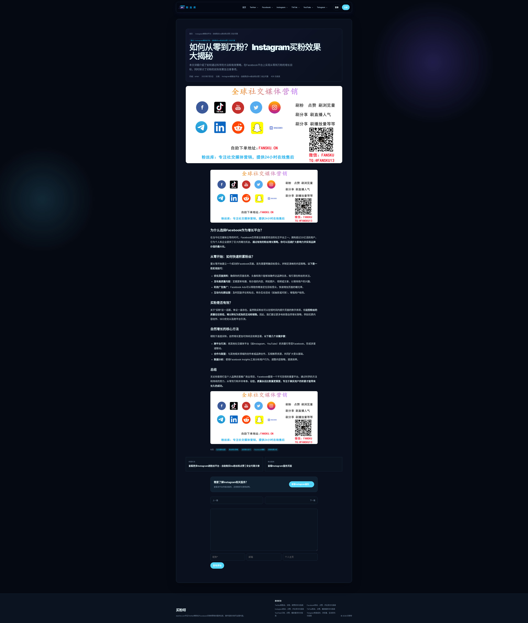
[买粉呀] (187, 7)
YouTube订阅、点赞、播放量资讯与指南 (289, 614)
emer (197, 76)
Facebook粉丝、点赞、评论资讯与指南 (321, 605)
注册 (346, 7)
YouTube (307, 7)
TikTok (294, 7)
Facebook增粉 (259, 450)
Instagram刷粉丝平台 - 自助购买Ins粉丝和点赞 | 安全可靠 (216, 34)
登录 (337, 7)
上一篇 (215, 500)
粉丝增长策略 (233, 450)
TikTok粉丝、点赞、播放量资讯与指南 (321, 609)
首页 (244, 7)
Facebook (266, 7)
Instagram (281, 7)
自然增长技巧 (246, 450)
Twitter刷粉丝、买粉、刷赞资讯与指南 (289, 605)
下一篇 (312, 500)
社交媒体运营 (221, 450)
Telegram (321, 7)
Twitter (253, 7)
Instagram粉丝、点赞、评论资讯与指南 (289, 609)
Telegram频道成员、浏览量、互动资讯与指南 (321, 614)
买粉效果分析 (272, 450)
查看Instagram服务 (302, 484)
